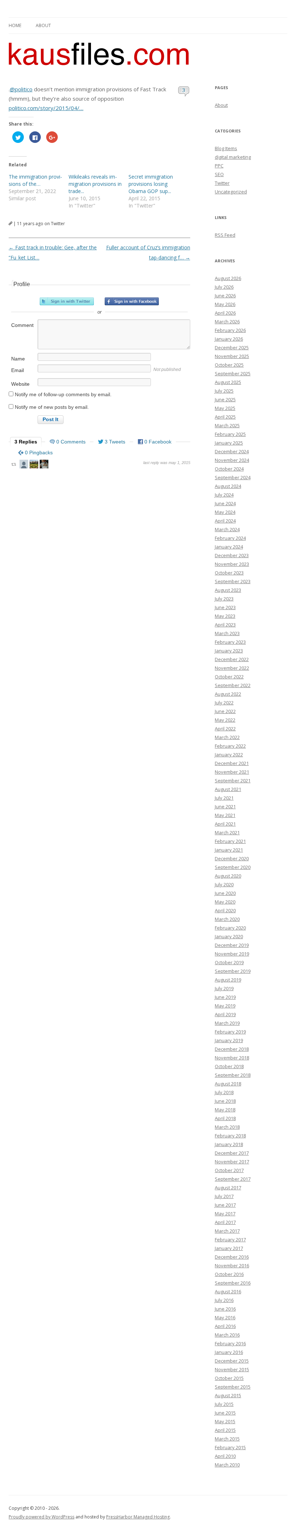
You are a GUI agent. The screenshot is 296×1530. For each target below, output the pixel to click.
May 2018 (225, 1109)
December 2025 (232, 347)
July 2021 (224, 798)
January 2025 (229, 443)
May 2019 (225, 1005)
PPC (219, 165)
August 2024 (228, 486)
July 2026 (224, 287)
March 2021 (227, 832)
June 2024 (225, 503)
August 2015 (228, 1395)
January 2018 (229, 1144)
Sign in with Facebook (132, 301)
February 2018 (230, 1135)
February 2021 (230, 841)
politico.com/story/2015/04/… (46, 108)
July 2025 (224, 391)
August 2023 (228, 590)
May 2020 (225, 902)
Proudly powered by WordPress (41, 1517)
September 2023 (233, 581)
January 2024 (229, 546)
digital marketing (233, 157)
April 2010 (225, 1456)
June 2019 (225, 997)
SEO (219, 174)
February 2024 (230, 538)
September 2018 (233, 1075)
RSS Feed (225, 235)
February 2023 (230, 642)
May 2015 (225, 1421)
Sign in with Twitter (67, 301)
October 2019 (229, 962)
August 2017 (228, 1187)
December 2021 (232, 763)
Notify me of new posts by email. (52, 407)
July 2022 (224, 702)
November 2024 (232, 460)
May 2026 (225, 304)
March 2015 (227, 1438)
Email (17, 370)
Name (18, 359)
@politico (21, 89)
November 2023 (232, 564)
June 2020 (225, 893)
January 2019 (229, 1040)
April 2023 (225, 624)
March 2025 (227, 425)
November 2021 (232, 772)
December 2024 (232, 451)
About (43, 25)
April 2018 (225, 1118)
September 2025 (233, 373)
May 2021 (225, 815)
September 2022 (233, 685)
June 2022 (225, 711)
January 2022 (229, 754)
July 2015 (224, 1404)
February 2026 (230, 330)
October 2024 (229, 468)
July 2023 (224, 598)
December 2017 (232, 1153)
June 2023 (225, 607)
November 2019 (232, 953)
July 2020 (224, 884)
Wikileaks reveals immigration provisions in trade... (95, 183)
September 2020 (233, 867)
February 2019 (230, 1031)
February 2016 (230, 1343)
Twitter (222, 183)
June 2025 (225, 399)
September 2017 (233, 1179)
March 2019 (227, 1023)
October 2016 (229, 1274)
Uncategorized (231, 191)
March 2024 (227, 529)
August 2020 (228, 876)
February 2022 (230, 746)
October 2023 (229, 572)
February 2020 (230, 927)
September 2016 (233, 1283)
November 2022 (232, 668)
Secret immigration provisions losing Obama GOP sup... (151, 183)
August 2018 (228, 1083)
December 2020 (232, 858)
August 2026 (228, 278)
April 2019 (225, 1014)
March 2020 (227, 919)
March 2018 (227, 1127)
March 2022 (227, 737)
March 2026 (227, 321)
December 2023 (232, 555)
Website (20, 384)
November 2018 (232, 1057)
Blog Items (226, 148)
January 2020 (229, 936)
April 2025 (225, 417)
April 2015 (225, 1430)
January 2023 (229, 650)
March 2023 (227, 633)
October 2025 (229, 365)
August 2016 (228, 1291)
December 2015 (232, 1361)
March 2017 (227, 1231)
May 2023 (225, 616)
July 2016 (224, 1300)
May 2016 (225, 1317)
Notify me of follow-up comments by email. (63, 394)
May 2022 (225, 720)
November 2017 (232, 1161)
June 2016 (225, 1309)
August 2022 (228, 694)
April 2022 (225, 728)
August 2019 (228, 979)
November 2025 (232, 356)
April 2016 (225, 1326)
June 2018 (225, 1101)
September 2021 (233, 780)
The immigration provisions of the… (35, 180)
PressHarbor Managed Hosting (138, 1517)
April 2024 (225, 520)
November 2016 (232, 1265)
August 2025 (228, 382)
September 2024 (233, 477)
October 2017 (229, 1170)
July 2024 (224, 494)
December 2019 (232, 945)
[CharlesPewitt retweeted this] (24, 465)
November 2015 (232, 1369)
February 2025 (230, 434)
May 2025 (225, 408)
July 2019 (224, 988)
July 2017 (224, 1196)
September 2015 (233, 1386)
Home (15, 25)
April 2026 (225, 313)
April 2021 (225, 824)
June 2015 (225, 1412)
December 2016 (232, 1257)
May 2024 (225, 512)
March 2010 (227, 1464)
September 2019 (233, 971)
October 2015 (229, 1378)
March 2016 (227, 1335)
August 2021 (228, 789)
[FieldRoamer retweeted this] (34, 465)
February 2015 (230, 1447)
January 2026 (229, 339)
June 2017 (225, 1205)
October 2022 (229, 676)
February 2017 (230, 1239)
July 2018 (224, 1092)
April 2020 (225, 910)
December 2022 (232, 659)
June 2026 (225, 295)
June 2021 (225, 806)
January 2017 (229, 1248)
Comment (22, 325)
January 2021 (229, 850)
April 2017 (225, 1222)
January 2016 (229, 1352)
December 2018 (232, 1049)
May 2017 (225, 1213)
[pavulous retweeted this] (44, 465)
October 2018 (229, 1066)
